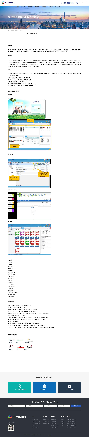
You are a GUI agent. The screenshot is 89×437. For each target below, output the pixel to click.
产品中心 (23, 6)
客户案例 (44, 6)
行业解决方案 (46, 419)
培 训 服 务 (53, 423)
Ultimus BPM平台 (36, 423)
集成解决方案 (46, 423)
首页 (18, 6)
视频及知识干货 (54, 427)
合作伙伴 (50, 6)
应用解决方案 (46, 421)
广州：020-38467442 (71, 421)
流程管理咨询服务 (54, 425)
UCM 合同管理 (36, 427)
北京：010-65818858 (71, 423)
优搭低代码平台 (36, 419)
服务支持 (37, 6)
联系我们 (62, 425)
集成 (16, 30)
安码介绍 (62, 419)
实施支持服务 (54, 419)
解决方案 (30, 6)
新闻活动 (62, 421)
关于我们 (57, 6)
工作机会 (62, 423)
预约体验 (76, 405)
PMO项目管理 (35, 425)
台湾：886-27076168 (71, 427)
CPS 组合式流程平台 (37, 421)
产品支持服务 (54, 421)
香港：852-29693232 (71, 425)
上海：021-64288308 (71, 419)
